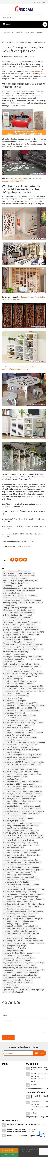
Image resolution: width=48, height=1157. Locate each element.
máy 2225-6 (7, 671)
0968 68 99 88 (10, 1150)
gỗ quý (5, 647)
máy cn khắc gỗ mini (28, 691)
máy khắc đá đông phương (25, 921)
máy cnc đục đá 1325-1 (12, 784)
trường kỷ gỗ (19, 980)
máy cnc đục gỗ (29, 784)
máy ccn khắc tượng (11, 688)
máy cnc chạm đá (10, 759)
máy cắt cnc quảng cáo (34, 71)
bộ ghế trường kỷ (9, 583)
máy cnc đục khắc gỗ (11, 801)
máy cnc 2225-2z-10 (11, 708)
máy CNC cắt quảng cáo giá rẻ (15, 755)
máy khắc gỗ (8, 924)
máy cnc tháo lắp (9, 875)
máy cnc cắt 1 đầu (10, 737)
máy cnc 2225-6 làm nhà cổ (28, 710)
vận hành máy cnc (10, 990)
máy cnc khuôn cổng (34, 850)
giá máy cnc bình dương (12, 627)
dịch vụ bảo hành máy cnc (24, 612)
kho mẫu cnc (8, 659)
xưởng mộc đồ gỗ (37, 990)
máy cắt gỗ (23, 674)
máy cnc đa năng (31, 772)
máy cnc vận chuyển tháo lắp (14, 889)
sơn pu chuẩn (38, 970)
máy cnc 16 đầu (23, 706)
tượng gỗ (28, 980)
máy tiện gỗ (21, 946)
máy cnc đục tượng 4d (12, 811)
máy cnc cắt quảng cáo (12, 752)
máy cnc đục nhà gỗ (32, 806)
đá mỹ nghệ (21, 610)
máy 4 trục (18, 671)
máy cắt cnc (36, 671)
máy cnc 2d (24, 718)
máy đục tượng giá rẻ (11, 914)
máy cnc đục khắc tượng (31, 801)
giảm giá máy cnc (29, 639)
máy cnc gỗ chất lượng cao (13, 830)
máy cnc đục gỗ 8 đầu (11, 794)
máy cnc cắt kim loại (11, 747)
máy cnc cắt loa (27, 747)
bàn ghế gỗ (7, 571)
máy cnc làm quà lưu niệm (13, 855)
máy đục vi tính (9, 916)
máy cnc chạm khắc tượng (13, 769)
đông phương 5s (9, 617)
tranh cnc (6, 975)
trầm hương (33, 973)
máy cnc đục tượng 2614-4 (30, 808)
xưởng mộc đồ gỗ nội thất (13, 992)
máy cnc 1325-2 (31, 703)
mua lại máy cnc (9, 955)
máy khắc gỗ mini (31, 926)
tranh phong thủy (30, 975)
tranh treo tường (9, 977)
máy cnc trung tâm (10, 879)
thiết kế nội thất (9, 973)
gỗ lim (28, 644)
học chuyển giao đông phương (15, 657)
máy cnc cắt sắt (35, 755)
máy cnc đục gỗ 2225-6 (12, 791)
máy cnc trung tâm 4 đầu (29, 879)
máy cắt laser (31, 681)
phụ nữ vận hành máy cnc (13, 963)
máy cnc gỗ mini (32, 830)
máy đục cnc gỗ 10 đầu (26, 902)
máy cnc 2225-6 (9, 710)
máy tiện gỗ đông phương (13, 950)
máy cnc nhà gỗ (9, 865)
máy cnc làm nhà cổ (11, 853)
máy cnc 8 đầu (9, 735)
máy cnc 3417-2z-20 (11, 723)
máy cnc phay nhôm (31, 867)
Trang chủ (8, 33)
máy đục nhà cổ (9, 909)
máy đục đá (25, 904)
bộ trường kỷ (23, 583)
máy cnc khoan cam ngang (13, 850)
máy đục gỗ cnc (20, 906)
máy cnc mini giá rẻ (10, 860)
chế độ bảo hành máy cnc (13, 593)
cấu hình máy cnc (35, 588)
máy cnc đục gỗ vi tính (12, 799)
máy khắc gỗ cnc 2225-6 (12, 926)
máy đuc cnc (28, 899)
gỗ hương (21, 644)
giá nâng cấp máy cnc (11, 639)
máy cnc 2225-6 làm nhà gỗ (14, 713)
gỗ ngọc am (37, 644)
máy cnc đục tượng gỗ (31, 813)
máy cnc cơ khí (31, 769)
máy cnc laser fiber (32, 855)
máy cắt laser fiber (10, 684)
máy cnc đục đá (35, 781)
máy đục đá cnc (38, 904)
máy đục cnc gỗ (9, 902)
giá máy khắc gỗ (24, 637)
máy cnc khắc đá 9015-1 (12, 838)
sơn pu (28, 970)
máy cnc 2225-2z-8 (28, 708)
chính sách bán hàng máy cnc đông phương (20, 595)
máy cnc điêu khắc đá (32, 774)
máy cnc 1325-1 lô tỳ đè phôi (14, 701)
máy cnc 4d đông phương (13, 730)
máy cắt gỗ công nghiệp (12, 676)
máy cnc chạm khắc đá (12, 764)
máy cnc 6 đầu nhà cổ (34, 732)
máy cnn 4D (23, 894)
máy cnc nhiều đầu (24, 865)
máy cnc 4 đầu (37, 723)
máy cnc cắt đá (9, 740)
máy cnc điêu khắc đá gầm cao (15, 777)
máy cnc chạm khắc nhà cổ (13, 767)
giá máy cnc (35, 622)
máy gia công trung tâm (26, 916)
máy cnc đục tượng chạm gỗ (33, 811)
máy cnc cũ (18, 772)
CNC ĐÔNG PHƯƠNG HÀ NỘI (31, 603)
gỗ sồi (12, 647)
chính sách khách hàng (12, 600)
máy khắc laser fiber (11, 931)
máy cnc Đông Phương (12, 779)
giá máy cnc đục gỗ (32, 630)
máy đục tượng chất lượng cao (15, 911)
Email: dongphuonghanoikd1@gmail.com (23, 1136)
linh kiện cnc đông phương (13, 664)
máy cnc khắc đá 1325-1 (12, 835)
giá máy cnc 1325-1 (10, 625)
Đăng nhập (36, 2)
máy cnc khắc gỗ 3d (26, 840)
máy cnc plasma (9, 870)
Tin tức (19, 33)
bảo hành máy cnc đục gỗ (13, 581)
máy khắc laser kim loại (12, 933)
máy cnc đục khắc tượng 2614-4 (15, 804)
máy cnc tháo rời (24, 875)
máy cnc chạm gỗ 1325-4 (13, 762)
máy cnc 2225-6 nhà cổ (12, 715)
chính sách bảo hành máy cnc (14, 598)
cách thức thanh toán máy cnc (15, 588)
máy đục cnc (39, 899)
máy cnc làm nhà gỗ (28, 853)
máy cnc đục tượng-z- (33, 823)
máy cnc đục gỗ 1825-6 (32, 786)
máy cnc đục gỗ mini (11, 796)
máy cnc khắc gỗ (9, 840)
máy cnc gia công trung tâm (14, 826)
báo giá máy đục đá (10, 576)
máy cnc (41, 691)
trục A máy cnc (34, 977)
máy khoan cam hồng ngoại (14, 936)
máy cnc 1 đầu (9, 693)
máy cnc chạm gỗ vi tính (34, 762)
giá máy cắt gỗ (23, 622)
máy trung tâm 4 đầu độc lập (14, 953)
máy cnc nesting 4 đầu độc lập (15, 862)
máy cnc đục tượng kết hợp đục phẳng (18, 818)
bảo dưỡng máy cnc (26, 573)
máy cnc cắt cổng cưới (28, 737)
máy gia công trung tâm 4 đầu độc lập (18, 919)
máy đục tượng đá (36, 911)
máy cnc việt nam (10, 894)
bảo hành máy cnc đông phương (16, 578)
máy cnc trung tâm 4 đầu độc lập (16, 882)
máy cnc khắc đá (31, 833)
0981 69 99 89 (10, 1155)
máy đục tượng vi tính (30, 914)
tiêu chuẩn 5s (22, 973)
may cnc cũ (7, 772)
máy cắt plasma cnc (27, 684)
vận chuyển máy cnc (11, 985)
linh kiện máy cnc (32, 664)
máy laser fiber (30, 938)
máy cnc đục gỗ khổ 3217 (32, 794)
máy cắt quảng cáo (10, 686)
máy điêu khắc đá (37, 894)
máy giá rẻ (38, 919)
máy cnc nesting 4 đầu (29, 860)
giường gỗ (30, 642)
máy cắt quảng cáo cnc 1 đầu (31, 686)
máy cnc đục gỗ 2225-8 (32, 791)
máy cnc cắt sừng (10, 757)
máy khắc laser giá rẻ (29, 931)
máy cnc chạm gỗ (25, 759)
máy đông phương (31, 897)
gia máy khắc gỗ (9, 637)
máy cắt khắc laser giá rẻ (13, 679)
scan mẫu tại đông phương (13, 970)
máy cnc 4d (24, 728)
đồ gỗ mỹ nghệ (26, 615)
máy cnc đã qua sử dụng (12, 774)
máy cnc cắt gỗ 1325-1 (12, 742)
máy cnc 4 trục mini (10, 728)
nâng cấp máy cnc (25, 955)
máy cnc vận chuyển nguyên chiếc (16, 887)
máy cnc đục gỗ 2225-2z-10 (14, 789)
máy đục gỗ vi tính (35, 906)
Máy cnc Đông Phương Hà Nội (15, 781)
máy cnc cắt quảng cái (31, 750)
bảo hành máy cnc (27, 576)
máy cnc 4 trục (28, 725)
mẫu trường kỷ (28, 669)
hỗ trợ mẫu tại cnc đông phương (15, 652)
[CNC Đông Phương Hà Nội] (24, 9)
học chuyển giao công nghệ (14, 654)
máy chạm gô (26, 688)
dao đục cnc (8, 612)
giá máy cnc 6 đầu (27, 625)
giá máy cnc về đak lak (12, 635)
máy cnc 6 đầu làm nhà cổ (13, 732)
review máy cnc (29, 965)
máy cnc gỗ (7, 828)
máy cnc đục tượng (10, 808)
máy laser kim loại (24, 941)
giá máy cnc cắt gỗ (31, 627)
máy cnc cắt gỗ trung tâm (13, 745)
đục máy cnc (26, 620)
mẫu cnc (37, 666)
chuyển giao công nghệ (32, 600)
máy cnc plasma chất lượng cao (30, 870)
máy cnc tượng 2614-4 (12, 884)
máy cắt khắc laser (31, 676)
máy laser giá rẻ (9, 941)
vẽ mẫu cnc (23, 990)
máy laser (30, 936)
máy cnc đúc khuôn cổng (13, 806)
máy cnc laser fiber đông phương (16, 857)
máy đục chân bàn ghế (12, 899)
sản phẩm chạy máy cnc (12, 968)
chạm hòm (30, 590)
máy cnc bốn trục (23, 735)
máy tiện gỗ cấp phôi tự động (14, 948)
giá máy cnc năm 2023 (35, 632)
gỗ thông (20, 647)
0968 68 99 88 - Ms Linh (24, 1132)
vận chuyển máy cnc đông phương (16, 987)
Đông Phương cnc (25, 617)
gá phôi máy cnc (9, 622)
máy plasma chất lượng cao (14, 943)
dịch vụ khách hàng (10, 615)
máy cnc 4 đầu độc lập (12, 725)
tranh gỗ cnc (17, 975)
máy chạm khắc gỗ (10, 691)
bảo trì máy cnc (31, 581)
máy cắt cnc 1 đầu (10, 674)
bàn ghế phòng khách (22, 571)
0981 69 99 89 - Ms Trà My (25, 1130)
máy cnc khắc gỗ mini (11, 843)
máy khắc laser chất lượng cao (29, 928)
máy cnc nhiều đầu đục (12, 867)
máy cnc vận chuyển (31, 884)
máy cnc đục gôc (29, 799)
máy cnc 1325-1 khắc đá (12, 698)
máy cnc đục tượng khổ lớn (13, 821)
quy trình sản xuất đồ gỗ (34, 963)
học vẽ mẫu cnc (35, 657)
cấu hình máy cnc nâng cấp (14, 590)
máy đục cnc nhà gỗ (11, 904)
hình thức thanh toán (22, 649)
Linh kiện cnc (19, 661)
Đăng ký (44, 2)
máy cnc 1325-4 (9, 706)
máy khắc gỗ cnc (21, 924)
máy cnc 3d (25, 723)
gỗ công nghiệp (9, 644)
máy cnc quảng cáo (10, 872)
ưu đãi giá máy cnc (25, 982)
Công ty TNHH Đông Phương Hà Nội (17, 608)
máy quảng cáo (9, 946)
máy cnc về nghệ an (31, 892)
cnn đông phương (10, 605)
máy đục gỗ (7, 906)
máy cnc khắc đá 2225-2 (33, 835)
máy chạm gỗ (38, 688)
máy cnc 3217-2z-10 (11, 720)
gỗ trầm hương (31, 647)
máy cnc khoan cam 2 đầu (13, 848)
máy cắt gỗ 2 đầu (36, 674)
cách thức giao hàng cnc (12, 586)
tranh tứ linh (22, 977)
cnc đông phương (10, 603)
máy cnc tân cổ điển (28, 872)
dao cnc (31, 610)
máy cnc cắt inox (31, 745)
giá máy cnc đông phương (13, 630)
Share (5, 560)
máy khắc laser (9, 928)
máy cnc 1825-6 (38, 706)
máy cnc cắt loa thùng (11, 750)
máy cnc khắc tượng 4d (12, 845)
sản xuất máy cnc (31, 968)
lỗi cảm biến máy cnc (11, 666)
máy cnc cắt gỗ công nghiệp (34, 742)
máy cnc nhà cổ (35, 862)
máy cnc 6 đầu (30, 730)
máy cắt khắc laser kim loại (13, 681)
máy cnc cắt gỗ (23, 740)
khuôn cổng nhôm (22, 659)
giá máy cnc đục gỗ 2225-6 (13, 632)
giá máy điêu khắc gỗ (31, 635)
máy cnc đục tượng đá (12, 813)
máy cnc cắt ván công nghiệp (30, 757)
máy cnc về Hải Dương (12, 892)
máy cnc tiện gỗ (31, 877)
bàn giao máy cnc (10, 573)
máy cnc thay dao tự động (13, 877)
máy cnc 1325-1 (22, 693)
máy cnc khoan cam (31, 845)
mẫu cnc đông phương (12, 669)
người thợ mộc (9, 958)
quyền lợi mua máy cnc (12, 965)
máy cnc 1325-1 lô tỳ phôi (13, 703)
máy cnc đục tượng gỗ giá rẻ (14, 816)
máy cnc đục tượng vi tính (13, 823)
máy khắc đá (8, 921)
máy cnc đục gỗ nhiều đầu (31, 796)
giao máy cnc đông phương (13, 642)
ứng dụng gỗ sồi (9, 982)
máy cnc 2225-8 (29, 715)
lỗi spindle (25, 666)
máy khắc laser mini (31, 933)
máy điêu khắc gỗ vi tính (12, 897)
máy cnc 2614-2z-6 (10, 718)
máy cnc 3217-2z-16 (29, 720)
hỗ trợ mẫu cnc (38, 649)
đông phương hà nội (11, 620)
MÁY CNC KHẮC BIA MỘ (13, 833)
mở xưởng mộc (33, 953)
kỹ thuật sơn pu (37, 659)
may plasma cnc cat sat (36, 943)
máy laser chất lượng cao (13, 938)
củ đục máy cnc (9, 610)
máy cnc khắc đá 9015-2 (33, 838)
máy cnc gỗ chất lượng (23, 828)
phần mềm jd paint (23, 960)
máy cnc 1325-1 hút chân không (15, 696)
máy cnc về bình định (36, 889)
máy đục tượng (23, 909)
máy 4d (27, 671)
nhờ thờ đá (31, 958)
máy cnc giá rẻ (32, 826)
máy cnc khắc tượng (30, 843)
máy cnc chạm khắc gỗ (32, 764)
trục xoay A (7, 980)
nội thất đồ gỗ (8, 960)
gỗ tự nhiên (7, 649)
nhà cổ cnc (20, 958)
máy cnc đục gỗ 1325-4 (12, 786)
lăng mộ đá (7, 661)
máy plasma (38, 941)
